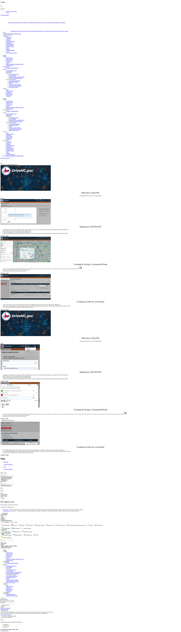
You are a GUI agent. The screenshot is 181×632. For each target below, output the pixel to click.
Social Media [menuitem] (9, 71)
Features (12, 33)
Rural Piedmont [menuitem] (9, 45)
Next (2, 198)
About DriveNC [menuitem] (10, 91)
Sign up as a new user (5, 608)
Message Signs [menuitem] (9, 59)
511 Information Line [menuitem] (14, 74)
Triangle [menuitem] (8, 49)
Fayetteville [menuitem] (8, 42)
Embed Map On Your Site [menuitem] (12, 595)
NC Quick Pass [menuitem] (12, 75)
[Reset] (1, 492)
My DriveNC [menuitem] (6, 66)
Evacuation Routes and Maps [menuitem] (15, 78)
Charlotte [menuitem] (8, 40)
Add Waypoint (4, 480)
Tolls (3, 498)
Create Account (7, 614)
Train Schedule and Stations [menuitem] (15, 85)
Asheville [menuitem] (8, 38)
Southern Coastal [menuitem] (10, 46)
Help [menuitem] (7, 89)
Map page (5, 509)
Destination (3, 481)
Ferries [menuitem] (7, 63)
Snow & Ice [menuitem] (9, 60)
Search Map (5, 513)
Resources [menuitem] (8, 568)
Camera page (6, 511)
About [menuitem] (4, 88)
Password (3, 602)
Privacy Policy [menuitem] (9, 93)
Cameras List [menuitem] (9, 61)
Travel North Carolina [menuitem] (11, 574)
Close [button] (2, 516)
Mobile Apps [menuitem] (9, 94)
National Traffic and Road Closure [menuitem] (16, 77)
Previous (3, 236)
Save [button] (2, 630)
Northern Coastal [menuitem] (10, 44)
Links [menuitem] (4, 69)
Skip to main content (5, 7)
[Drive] (1, 487)
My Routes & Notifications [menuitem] (12, 68)
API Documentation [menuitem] (10, 594)
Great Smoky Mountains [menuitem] (14, 80)
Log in (2, 614)
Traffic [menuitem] (4, 56)
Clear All (3, 519)
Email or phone (4, 599)
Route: (2, 619)
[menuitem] (93, 11)
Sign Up (11, 11)
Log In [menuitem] (7, 12)
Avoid (2, 497)
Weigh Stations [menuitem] (9, 65)
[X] (4, 22)
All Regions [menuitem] (9, 37)
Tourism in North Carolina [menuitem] (15, 84)
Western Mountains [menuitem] (10, 50)
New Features (13, 155)
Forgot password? (5, 609)
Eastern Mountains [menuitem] (10, 41)
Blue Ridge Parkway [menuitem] (13, 82)
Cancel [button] (6, 630)
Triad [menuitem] (7, 47)
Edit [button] (4, 630)
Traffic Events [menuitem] (9, 57)
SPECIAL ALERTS (5, 158)
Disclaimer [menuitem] (8, 92)
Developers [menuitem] (6, 593)
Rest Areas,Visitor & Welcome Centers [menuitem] (15, 64)
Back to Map (3, 515)
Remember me (5, 605)
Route (2, 544)
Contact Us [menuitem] (8, 96)
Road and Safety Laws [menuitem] (11, 70)
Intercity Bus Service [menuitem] (13, 87)
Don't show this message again (9, 616)
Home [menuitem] (4, 55)
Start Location (4, 473)
